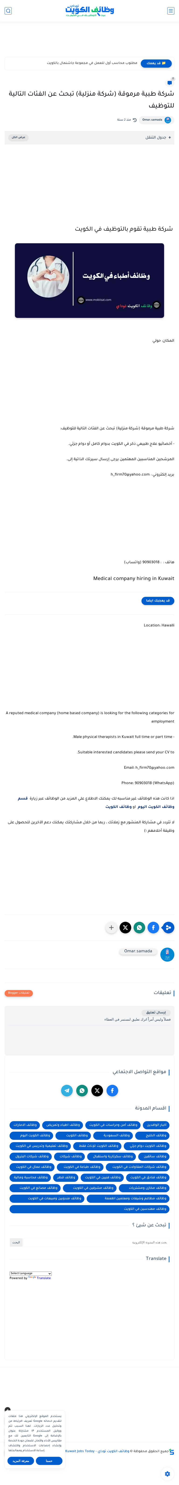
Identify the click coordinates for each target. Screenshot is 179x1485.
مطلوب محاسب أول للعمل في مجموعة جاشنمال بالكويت (92, 63)
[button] (153, 927)
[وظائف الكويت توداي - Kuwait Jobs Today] (89, 10)
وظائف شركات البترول (32, 1156)
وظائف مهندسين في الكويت (145, 1209)
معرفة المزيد (21, 1461)
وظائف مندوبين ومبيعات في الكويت (54, 1198)
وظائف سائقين (155, 1156)
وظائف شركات (71, 1156)
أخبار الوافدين (156, 1125)
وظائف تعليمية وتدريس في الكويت (42, 1146)
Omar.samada (152, 120)
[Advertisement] (89, 41)
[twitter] (97, 1090)
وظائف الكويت (77, 1135)
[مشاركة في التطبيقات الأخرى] (111, 927)
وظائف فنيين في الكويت (103, 1177)
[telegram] (67, 1090)
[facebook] (112, 1090)
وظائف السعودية (117, 1135)
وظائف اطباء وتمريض (63, 1125)
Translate (44, 1278)
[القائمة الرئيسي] (170, 10)
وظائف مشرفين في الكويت (93, 1188)
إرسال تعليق (156, 1013)
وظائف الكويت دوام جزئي (148, 1146)
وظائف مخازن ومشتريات (147, 1188)
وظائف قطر (66, 1177)
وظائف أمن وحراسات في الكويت (113, 1125)
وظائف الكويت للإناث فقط (98, 1146)
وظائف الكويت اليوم (35, 1135)
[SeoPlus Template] (171, 1452)
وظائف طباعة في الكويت (82, 1167)
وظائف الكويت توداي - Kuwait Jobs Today (97, 1452)
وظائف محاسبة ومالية (31, 1177)
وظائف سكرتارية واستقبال (113, 1156)
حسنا (49, 1461)
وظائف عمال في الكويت (34, 1167)
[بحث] (8, 10)
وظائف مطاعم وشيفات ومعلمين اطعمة (135, 1198)
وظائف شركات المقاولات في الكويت (139, 1167)
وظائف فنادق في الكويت (148, 1177)
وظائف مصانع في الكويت (39, 1188)
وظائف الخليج (156, 1135)
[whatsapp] (82, 1090)
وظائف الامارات (25, 1125)
